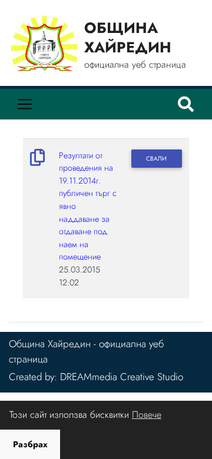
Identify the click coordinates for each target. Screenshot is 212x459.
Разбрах (30, 444)
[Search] (185, 104)
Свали (156, 158)
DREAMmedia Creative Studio (121, 377)
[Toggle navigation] (25, 104)
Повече (146, 414)
